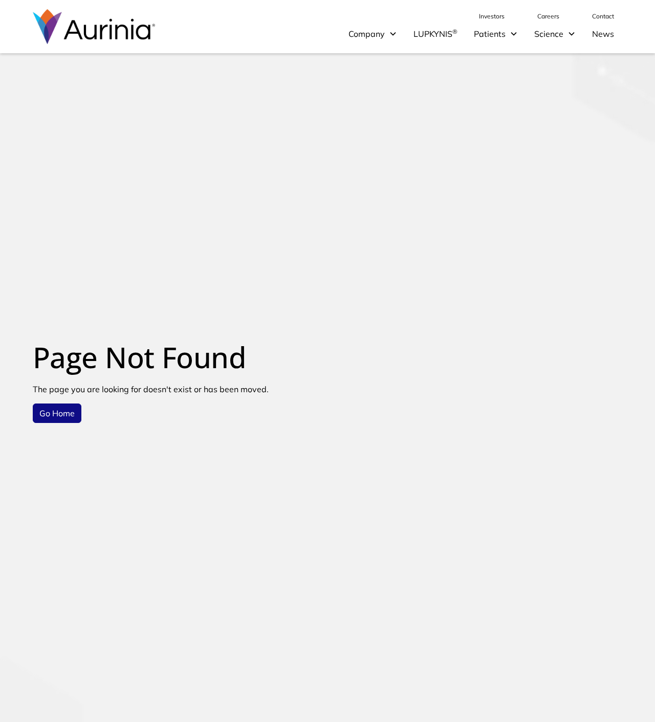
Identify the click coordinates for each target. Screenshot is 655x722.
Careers (548, 16)
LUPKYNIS (435, 33)
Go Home (57, 413)
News (603, 34)
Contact (603, 16)
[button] (372, 34)
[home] (94, 26)
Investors (492, 16)
